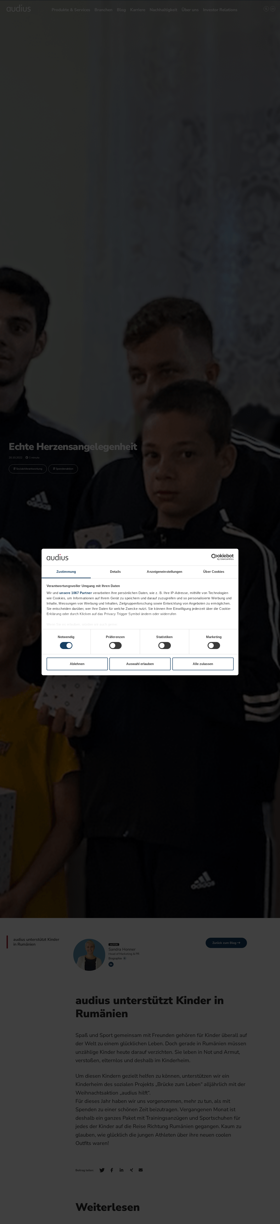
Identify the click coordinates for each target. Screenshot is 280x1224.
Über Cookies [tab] (213, 571)
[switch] (115, 645)
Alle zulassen (203, 664)
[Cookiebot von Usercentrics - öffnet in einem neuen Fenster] (214, 557)
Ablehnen (77, 664)
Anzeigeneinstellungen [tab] (164, 571)
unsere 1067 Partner (75, 593)
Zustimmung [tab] (66, 571)
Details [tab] (115, 571)
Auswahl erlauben (140, 664)
